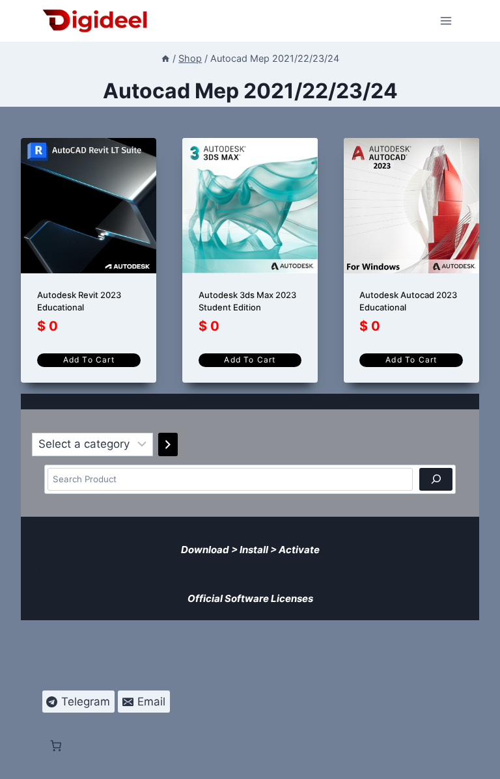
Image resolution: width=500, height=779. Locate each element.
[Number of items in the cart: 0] (34, 570)
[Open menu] (446, 20)
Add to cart (89, 359)
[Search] (435, 479)
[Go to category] (168, 444)
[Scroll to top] (481, 760)
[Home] (165, 58)
